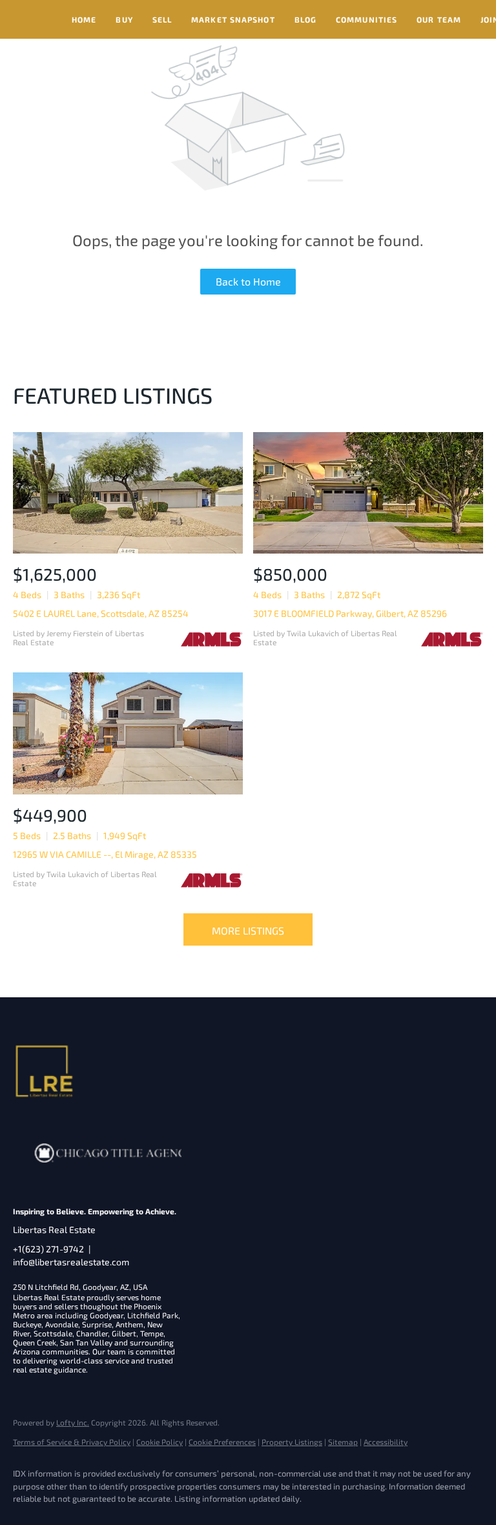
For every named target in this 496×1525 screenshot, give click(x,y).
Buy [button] (124, 19)
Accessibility (386, 1441)
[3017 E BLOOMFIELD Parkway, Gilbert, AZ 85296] (368, 493)
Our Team (439, 19)
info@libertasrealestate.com (71, 1261)
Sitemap (343, 1441)
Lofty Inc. (72, 1422)
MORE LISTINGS (248, 930)
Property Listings (292, 1441)
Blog (305, 19)
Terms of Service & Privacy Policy (71, 1441)
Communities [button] (366, 19)
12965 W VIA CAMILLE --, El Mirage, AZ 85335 (105, 854)
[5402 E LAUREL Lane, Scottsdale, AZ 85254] (128, 493)
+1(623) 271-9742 (48, 1248)
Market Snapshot (233, 19)
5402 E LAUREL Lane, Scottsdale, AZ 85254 (101, 613)
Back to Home (248, 281)
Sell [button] (162, 19)
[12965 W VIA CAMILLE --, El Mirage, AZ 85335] (128, 733)
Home (84, 19)
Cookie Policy (159, 1441)
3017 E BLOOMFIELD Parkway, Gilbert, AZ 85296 (350, 613)
